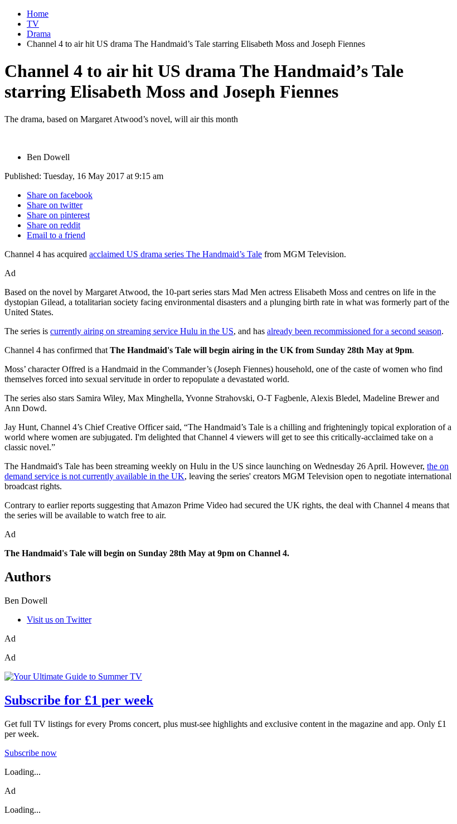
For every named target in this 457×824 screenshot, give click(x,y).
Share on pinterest (58, 215)
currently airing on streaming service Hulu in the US (142, 331)
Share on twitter (54, 205)
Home (37, 13)
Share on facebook (60, 195)
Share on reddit (53, 225)
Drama (39, 33)
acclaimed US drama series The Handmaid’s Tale (175, 254)
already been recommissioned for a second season (354, 331)
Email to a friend (56, 235)
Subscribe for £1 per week (78, 700)
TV (33, 23)
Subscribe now (30, 753)
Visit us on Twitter (59, 619)
